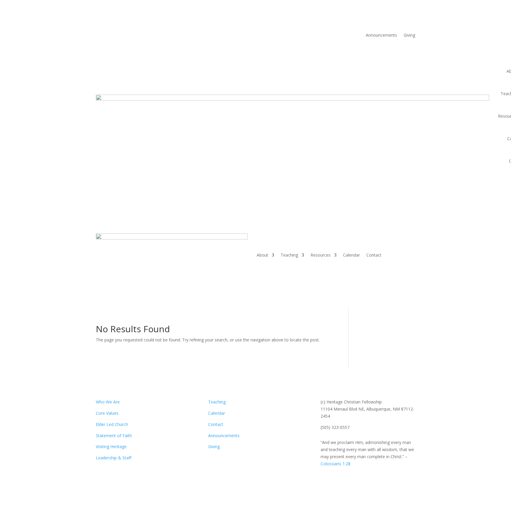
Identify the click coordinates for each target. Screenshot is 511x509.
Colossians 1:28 (335, 463)
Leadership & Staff (113, 458)
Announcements (381, 35)
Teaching (289, 255)
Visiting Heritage (111, 446)
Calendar (351, 255)
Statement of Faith (114, 435)
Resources (321, 255)
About (262, 255)
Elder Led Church (112, 424)
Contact (373, 255)
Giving (409, 35)
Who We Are (108, 402)
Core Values (107, 413)
